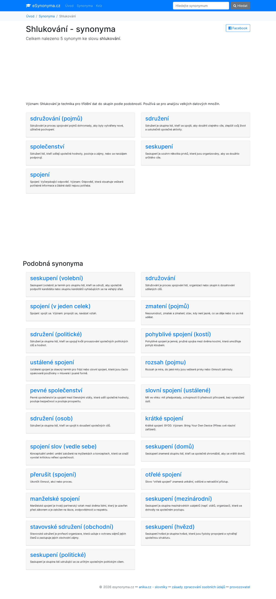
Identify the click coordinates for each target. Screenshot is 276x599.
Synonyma (85, 6)
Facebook (239, 28)
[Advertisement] (138, 73)
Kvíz (99, 6)
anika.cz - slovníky (153, 587)
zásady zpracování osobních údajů (198, 587)
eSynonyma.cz (45, 5)
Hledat (242, 6)
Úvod (69, 6)
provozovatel (240, 587)
